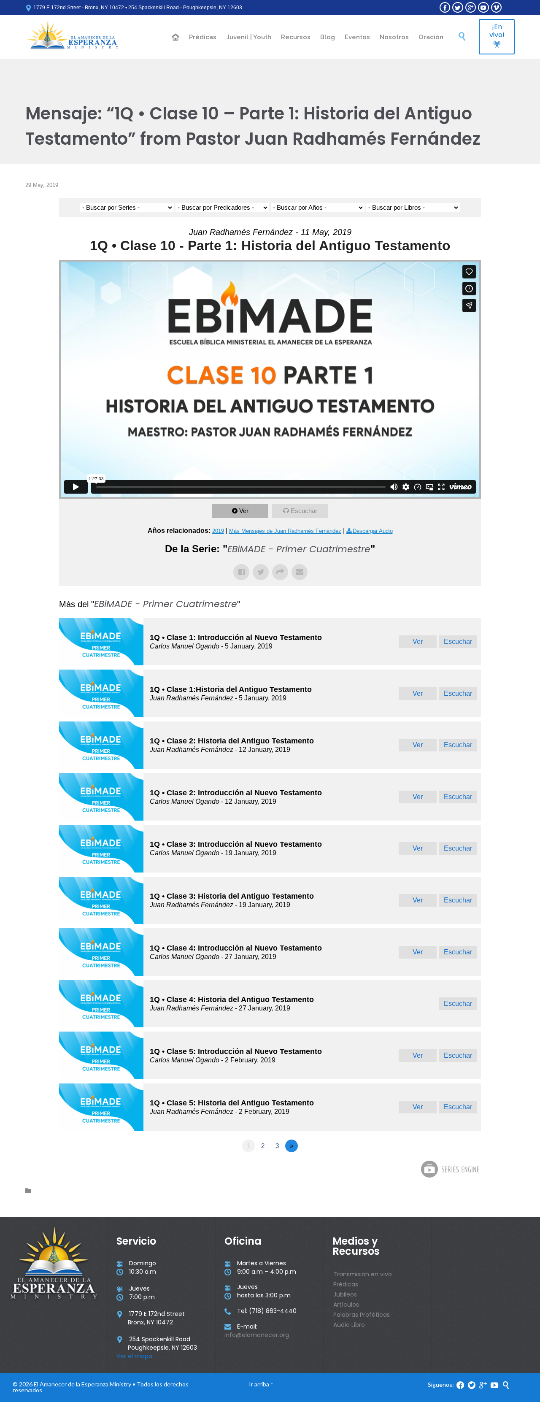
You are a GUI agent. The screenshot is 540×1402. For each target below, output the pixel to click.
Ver (243, 510)
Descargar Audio (373, 531)
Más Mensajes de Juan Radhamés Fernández (285, 531)
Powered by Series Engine (449, 1169)
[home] (176, 37)
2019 (218, 531)
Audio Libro (349, 1325)
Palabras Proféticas (361, 1314)
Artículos (346, 1304)
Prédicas (345, 1284)
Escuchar (304, 510)
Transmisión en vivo (362, 1274)
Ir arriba (259, 1384)
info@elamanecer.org (256, 1335)
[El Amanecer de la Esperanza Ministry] (72, 37)
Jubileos (345, 1294)
